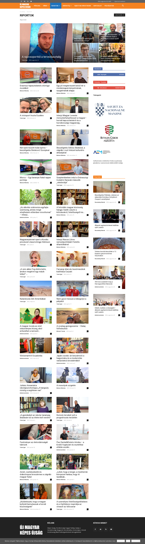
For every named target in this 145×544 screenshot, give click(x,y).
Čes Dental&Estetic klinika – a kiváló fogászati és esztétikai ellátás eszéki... (70, 444)
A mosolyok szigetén (66, 385)
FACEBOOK (97, 69)
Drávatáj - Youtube (100, 82)
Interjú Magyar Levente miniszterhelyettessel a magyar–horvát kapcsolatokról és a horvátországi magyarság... (72, 119)
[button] (122, 6)
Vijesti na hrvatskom (120, 1)
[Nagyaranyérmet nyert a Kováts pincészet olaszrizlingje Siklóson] (36, 229)
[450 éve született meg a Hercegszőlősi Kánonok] (109, 277)
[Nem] (143, 541)
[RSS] (27, 1)
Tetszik (121, 74)
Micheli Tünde (61, 331)
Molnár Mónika (24, 90)
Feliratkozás (119, 88)
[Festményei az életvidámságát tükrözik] (36, 432)
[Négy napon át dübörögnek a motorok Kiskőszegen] (86, 33)
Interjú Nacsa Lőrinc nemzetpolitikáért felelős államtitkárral (68, 242)
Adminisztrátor (24, 217)
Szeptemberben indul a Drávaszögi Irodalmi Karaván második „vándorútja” (72, 180)
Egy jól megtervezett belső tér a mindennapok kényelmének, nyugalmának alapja (71, 88)
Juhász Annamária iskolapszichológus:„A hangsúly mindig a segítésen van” (34, 388)
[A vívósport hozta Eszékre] (36, 105)
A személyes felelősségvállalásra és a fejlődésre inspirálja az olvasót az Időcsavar (72, 504)
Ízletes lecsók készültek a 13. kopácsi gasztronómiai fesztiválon (105, 253)
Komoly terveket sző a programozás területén (67, 416)
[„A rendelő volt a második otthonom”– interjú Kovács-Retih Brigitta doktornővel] (86, 53)
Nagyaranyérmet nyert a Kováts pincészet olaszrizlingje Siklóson (35, 240)
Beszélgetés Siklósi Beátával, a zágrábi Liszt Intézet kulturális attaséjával (71, 150)
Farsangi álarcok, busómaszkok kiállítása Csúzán (71, 270)
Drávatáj (66, 6)
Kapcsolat (98, 6)
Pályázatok (109, 6)
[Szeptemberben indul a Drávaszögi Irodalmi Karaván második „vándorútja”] (72, 167)
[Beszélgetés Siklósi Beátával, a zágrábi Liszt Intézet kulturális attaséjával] (72, 137)
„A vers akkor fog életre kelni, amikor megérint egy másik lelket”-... (33, 271)
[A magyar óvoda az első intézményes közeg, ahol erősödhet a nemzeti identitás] (36, 316)
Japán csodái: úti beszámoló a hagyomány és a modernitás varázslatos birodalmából (70, 358)
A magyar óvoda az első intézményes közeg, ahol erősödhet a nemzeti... (31, 328)
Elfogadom (121, 541)
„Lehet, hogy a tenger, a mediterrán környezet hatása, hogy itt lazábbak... (72, 474)
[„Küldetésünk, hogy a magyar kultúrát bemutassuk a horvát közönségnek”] (36, 491)
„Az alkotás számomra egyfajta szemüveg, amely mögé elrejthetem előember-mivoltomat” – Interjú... (35, 211)
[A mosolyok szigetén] (72, 375)
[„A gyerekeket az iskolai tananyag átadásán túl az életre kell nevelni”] (36, 405)
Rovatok (54, 6)
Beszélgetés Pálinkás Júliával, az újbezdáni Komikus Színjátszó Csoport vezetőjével (107, 197)
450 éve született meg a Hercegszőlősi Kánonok (104, 283)
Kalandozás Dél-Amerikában (33, 299)
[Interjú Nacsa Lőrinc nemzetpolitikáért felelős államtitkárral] (72, 229)
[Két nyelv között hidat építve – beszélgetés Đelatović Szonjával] (36, 137)
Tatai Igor (25, 60)
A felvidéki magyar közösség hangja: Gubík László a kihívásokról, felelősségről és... (71, 209)
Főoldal (37, 6)
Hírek (45, 6)
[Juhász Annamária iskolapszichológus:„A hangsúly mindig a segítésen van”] (36, 375)
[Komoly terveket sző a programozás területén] (72, 405)
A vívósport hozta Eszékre (32, 115)
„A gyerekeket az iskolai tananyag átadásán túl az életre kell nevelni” (35, 416)
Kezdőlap (22, 12)
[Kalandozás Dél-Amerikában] (36, 288)
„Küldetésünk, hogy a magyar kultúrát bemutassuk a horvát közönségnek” (33, 504)
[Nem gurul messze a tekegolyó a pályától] (72, 288)
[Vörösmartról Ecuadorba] (36, 345)
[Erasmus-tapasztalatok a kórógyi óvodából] (36, 75)
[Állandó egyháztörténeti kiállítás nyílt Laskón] (109, 221)
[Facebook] (21, 1)
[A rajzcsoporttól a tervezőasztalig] (46, 46)
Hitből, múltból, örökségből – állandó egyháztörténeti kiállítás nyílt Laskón (106, 310)
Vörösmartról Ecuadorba (31, 356)
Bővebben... (135, 541)
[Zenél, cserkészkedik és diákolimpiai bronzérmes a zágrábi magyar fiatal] (36, 461)
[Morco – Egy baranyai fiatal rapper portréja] (36, 167)
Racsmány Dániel (100, 202)
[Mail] (24, 1)
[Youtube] (31, 1)
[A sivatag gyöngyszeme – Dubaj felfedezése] (72, 316)
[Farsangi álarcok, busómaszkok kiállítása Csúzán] (72, 259)
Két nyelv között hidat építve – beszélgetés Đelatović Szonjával (34, 149)
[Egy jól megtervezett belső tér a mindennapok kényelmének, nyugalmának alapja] (72, 75)
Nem (128, 541)
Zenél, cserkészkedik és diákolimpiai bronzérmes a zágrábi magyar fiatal (35, 474)
